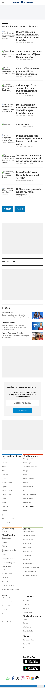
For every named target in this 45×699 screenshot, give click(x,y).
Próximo (20, 209)
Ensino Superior (28, 463)
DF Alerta (26, 600)
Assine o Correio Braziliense (10, 589)
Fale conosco (27, 503)
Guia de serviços (28, 551)
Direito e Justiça (7, 491)
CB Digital (5, 577)
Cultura (25, 483)
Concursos (28, 506)
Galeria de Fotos (28, 563)
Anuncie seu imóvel (29, 535)
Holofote (4, 503)
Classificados (8, 535)
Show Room (27, 555)
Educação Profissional (30, 495)
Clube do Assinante (8, 585)
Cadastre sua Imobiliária (31, 575)
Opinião (4, 499)
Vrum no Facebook (7, 622)
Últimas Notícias (28, 479)
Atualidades (27, 627)
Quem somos (6, 515)
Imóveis (4, 542)
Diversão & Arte (7, 483)
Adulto (4, 555)
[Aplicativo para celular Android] (31, 668)
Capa (3, 459)
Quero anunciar (6, 538)
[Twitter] (18, 678)
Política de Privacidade (9, 519)
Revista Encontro (32, 616)
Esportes (4, 487)
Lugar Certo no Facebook (31, 567)
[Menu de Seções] (3, 2)
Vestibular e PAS (28, 487)
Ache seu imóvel (28, 531)
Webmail (4, 531)
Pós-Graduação (28, 499)
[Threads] (37, 678)
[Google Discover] (32, 678)
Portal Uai (26, 644)
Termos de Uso (6, 523)
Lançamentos (27, 543)
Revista (25, 623)
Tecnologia (5, 507)
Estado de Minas (28, 640)
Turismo (4, 511)
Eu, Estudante (30, 456)
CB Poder (26, 608)
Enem (25, 475)
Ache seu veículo (7, 598)
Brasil (3, 471)
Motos (4, 618)
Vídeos (4, 614)
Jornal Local (27, 604)
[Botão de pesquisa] (42, 2)
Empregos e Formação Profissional (9, 551)
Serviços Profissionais (8, 559)
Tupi (24, 652)
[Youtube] (27, 678)
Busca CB (5, 581)
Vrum (4, 595)
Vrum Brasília (27, 612)
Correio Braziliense (11, 456)
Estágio (25, 471)
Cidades (4, 463)
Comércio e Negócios (8, 563)
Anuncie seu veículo (8, 602)
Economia (5, 475)
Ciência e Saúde (7, 495)
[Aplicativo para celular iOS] (31, 661)
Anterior (7, 209)
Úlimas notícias (28, 547)
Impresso (6, 566)
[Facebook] (13, 678)
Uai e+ (25, 648)
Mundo (4, 479)
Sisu (24, 491)
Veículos (4, 546)
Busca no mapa (28, 539)
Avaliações (5, 610)
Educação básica (28, 459)
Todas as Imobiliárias (29, 571)
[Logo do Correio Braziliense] (22, 2)
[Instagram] (23, 678)
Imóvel (26, 528)
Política (4, 467)
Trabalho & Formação (30, 467)
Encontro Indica (28, 631)
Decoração (26, 559)
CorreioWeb (8, 528)
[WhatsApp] (8, 678)
